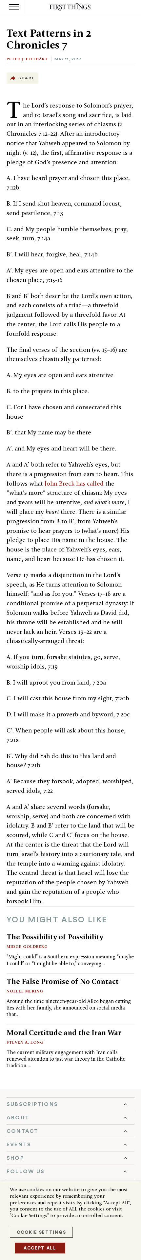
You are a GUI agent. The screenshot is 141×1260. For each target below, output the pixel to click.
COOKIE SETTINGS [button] (41, 1232)
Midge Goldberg (27, 946)
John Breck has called (74, 483)
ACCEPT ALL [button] (40, 1248)
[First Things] (71, 7)
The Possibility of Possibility (55, 936)
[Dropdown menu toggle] (70, 1104)
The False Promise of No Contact (63, 981)
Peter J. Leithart (27, 58)
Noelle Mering (25, 991)
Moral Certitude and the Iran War (64, 1032)
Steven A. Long (25, 1042)
